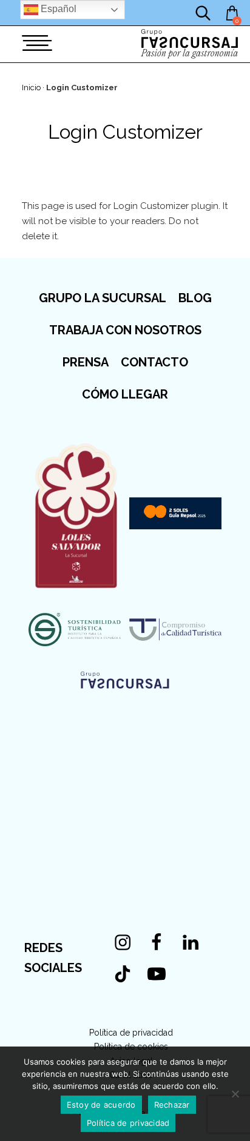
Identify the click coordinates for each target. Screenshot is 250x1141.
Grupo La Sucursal (102, 298)
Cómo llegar (125, 394)
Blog (195, 298)
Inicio (31, 87)
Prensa (85, 362)
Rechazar (172, 1105)
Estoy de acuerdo (101, 1105)
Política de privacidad (131, 1032)
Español (57, 9)
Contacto (154, 362)
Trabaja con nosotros (125, 330)
